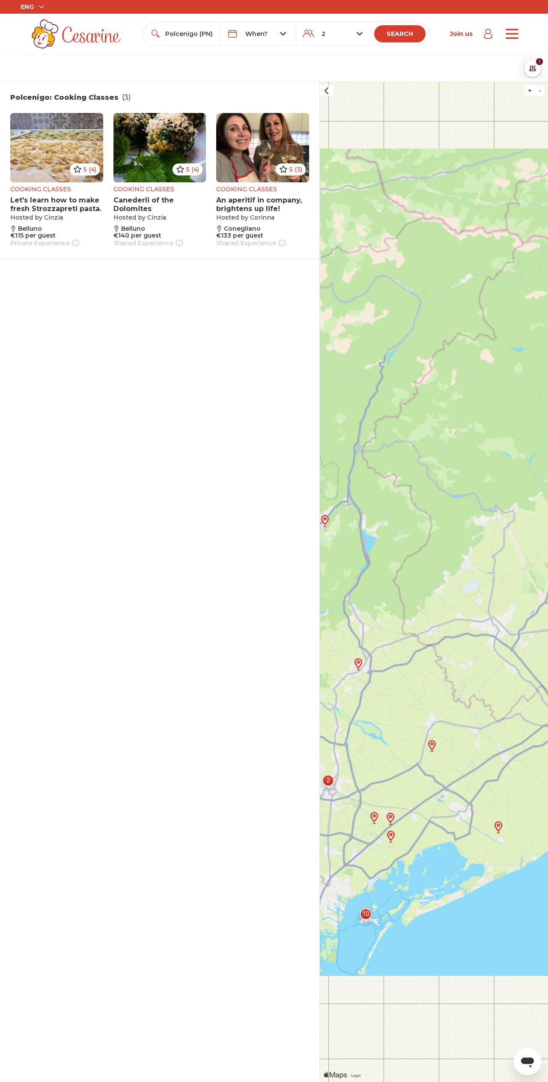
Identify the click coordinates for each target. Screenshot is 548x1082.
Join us (461, 34)
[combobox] (188, 34)
